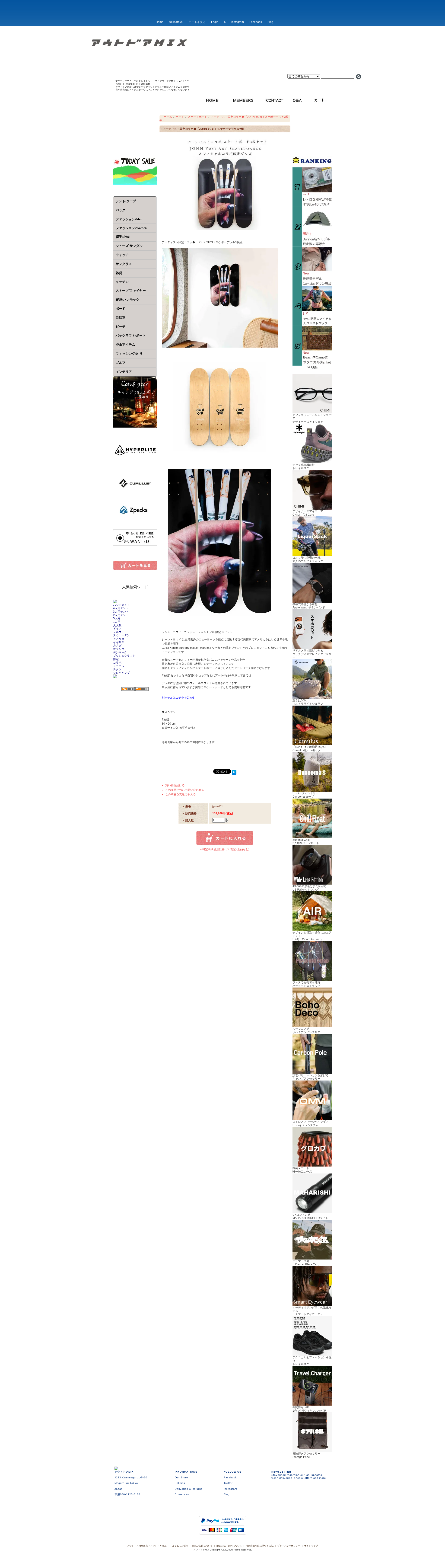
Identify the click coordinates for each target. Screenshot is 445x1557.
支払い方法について (202, 1545)
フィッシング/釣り (129, 353)
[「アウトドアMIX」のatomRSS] (142, 689)
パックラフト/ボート (131, 335)
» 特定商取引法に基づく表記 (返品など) (224, 849)
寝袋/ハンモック (127, 299)
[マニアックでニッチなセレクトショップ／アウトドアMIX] (222, 57)
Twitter (228, 1483)
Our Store (181, 1477)
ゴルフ (120, 362)
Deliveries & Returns (189, 1488)
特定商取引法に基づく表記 (259, 1545)
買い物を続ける (175, 785)
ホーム (168, 116)
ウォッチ (122, 255)
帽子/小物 (123, 237)
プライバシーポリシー (288, 1545)
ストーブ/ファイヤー (131, 290)
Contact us (182, 1494)
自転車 (120, 317)
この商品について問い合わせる (184, 790)
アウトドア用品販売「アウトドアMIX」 (147, 1545)
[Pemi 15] (312, 324)
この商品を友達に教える (180, 794)
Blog (270, 22)
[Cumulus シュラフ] (312, 284)
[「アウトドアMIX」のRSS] (128, 689)
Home (159, 22)
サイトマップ (311, 1545)
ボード (180, 116)
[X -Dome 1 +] (312, 245)
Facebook (255, 22)
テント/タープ (126, 201)
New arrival (176, 22)
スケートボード (197, 116)
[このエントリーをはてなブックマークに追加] (234, 772)
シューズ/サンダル (129, 246)
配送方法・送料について (229, 1545)
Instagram (237, 22)
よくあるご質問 (180, 1545)
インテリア (124, 372)
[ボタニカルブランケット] (312, 364)
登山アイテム (125, 344)
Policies (180, 1483)
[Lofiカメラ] (312, 205)
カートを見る (197, 22)
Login (214, 22)
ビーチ (120, 326)
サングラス (124, 264)
